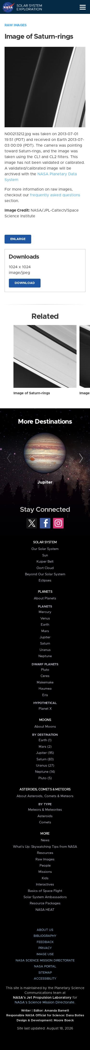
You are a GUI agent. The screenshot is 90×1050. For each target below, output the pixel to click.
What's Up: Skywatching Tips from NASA (45, 846)
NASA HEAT (45, 909)
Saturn (45, 643)
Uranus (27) (45, 765)
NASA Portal (45, 966)
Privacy (45, 948)
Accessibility (45, 978)
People (45, 865)
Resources (45, 853)
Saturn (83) (45, 759)
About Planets (45, 598)
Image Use (45, 954)
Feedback (45, 942)
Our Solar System (45, 549)
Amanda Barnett (56, 1010)
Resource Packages (45, 903)
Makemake (45, 682)
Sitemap (45, 972)
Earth (45, 624)
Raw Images (16, 25)
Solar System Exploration (26, 7)
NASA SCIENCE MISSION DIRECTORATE (45, 960)
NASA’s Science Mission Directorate (44, 1002)
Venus (45, 618)
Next (80, 458)
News (45, 840)
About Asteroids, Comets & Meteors (45, 796)
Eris (45, 695)
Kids (45, 878)
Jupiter (44, 482)
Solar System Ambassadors (45, 897)
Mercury (45, 612)
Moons (45, 720)
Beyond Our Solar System (45, 574)
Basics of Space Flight (45, 891)
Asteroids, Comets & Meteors (44, 789)
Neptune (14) (45, 771)
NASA (6, 7)
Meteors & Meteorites (45, 809)
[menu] (82, 7)
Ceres (45, 676)
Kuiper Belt (45, 561)
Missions (45, 872)
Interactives (45, 884)
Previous (10, 458)
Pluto (45, 670)
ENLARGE (17, 239)
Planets (45, 591)
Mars (45, 631)
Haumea (45, 688)
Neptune (45, 656)
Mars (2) (45, 746)
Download (25, 283)
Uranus (45, 650)
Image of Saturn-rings (31, 393)
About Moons (45, 726)
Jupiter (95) (45, 753)
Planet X (45, 708)
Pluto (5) (45, 778)
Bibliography (45, 936)
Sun (45, 555)
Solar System (45, 542)
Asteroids (45, 816)
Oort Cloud (45, 568)
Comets (45, 822)
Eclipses (45, 580)
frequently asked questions (55, 195)
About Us (45, 930)
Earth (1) (45, 740)
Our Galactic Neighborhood (26, 18)
